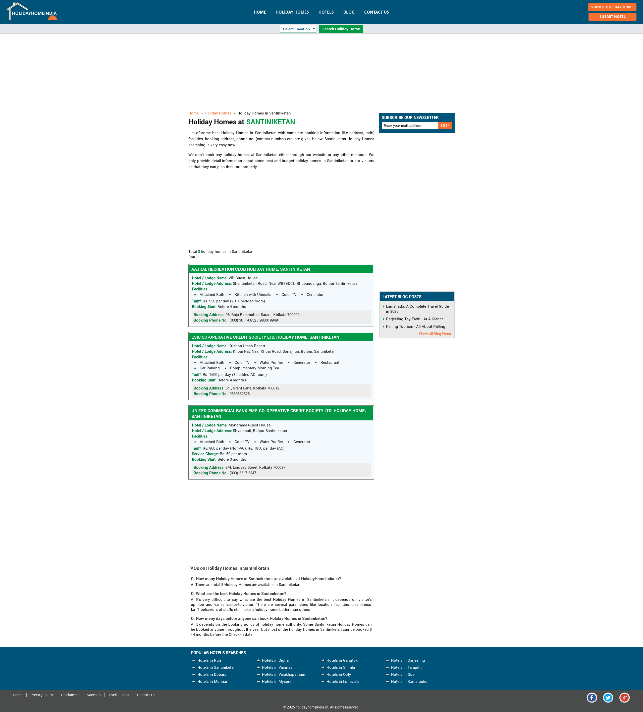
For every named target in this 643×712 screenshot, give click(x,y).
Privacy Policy (42, 694)
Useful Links (119, 694)
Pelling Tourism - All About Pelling (415, 326)
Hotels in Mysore (276, 681)
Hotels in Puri (209, 660)
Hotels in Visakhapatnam (283, 674)
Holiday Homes (292, 12)
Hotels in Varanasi (277, 667)
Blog (349, 12)
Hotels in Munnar (212, 681)
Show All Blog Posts (435, 333)
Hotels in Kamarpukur (410, 681)
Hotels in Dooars (211, 674)
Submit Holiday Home (612, 7)
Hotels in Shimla (341, 667)
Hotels (326, 12)
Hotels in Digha (275, 660)
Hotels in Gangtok (342, 660)
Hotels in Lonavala (343, 681)
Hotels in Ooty (339, 674)
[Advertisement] (321, 72)
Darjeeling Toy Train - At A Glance (415, 318)
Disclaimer (70, 694)
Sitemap (94, 694)
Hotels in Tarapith (406, 667)
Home (260, 12)
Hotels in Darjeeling (408, 660)
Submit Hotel (613, 16)
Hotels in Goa (402, 674)
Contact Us (376, 12)
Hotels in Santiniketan (216, 667)
